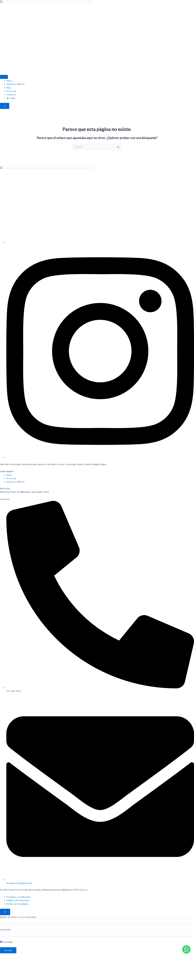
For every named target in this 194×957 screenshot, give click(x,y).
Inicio (9, 80)
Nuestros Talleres (15, 84)
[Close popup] (5, 912)
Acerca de (11, 91)
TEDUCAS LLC (80, 889)
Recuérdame (7, 942)
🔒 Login (10, 98)
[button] (186, 949)
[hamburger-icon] (4, 77)
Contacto (11, 94)
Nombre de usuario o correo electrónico (18, 917)
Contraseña (5, 929)
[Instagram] (100, 457)
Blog (8, 87)
